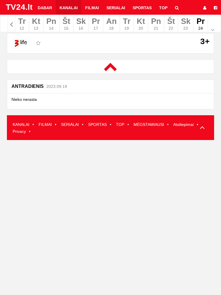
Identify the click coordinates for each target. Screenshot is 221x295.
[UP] (201, 128)
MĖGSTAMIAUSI (149, 124)
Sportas (142, 7)
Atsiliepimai (183, 124)
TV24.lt (19, 7)
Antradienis (39, 86)
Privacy (19, 131)
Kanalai (69, 7)
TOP (120, 124)
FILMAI (45, 124)
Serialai (115, 7)
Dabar (45, 7)
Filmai (92, 7)
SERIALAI (70, 124)
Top (163, 7)
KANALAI (21, 124)
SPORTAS (97, 124)
